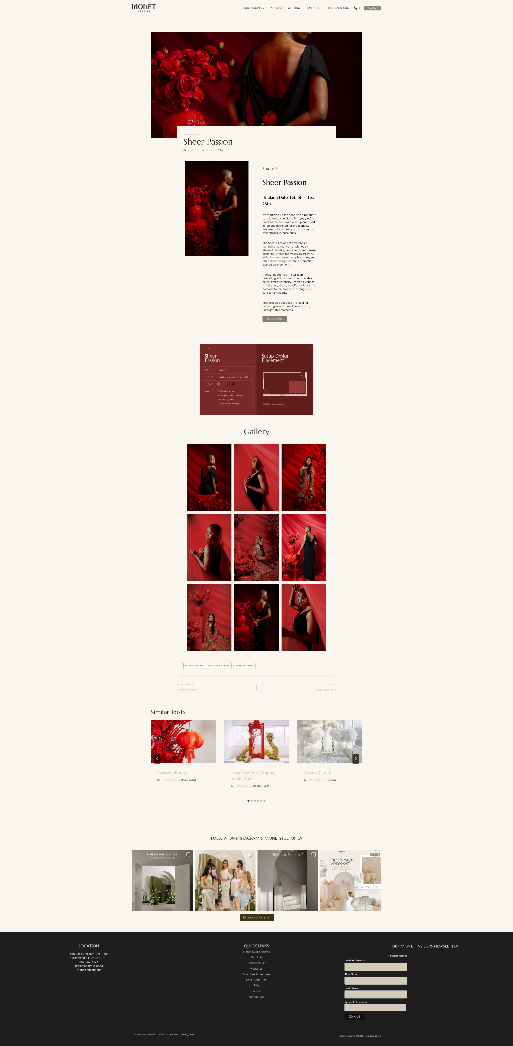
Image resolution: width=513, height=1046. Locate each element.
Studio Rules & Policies (145, 1034)
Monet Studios (194, 150)
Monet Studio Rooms (256, 952)
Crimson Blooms (194, 665)
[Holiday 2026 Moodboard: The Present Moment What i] (350, 880)
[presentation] (183, 741)
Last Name (351, 988)
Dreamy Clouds (317, 772)
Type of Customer (355, 1002)
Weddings (256, 968)
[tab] (248, 801)
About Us (256, 957)
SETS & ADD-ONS (338, 8)
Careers (256, 991)
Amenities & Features (256, 974)
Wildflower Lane (326, 687)
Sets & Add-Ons (256, 980)
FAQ (256, 985)
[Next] (355, 759)
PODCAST (276, 8)
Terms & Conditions (168, 1034)
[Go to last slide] (157, 759)
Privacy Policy (188, 1034)
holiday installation (218, 665)
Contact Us (256, 996)
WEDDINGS (294, 8)
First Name (351, 974)
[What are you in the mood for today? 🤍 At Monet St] (288, 880)
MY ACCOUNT (372, 8)
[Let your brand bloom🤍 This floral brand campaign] (225, 880)
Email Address (354, 960)
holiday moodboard (243, 665)
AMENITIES (314, 8)
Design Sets (191, 134)
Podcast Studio (256, 963)
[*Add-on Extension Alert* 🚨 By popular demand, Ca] (162, 880)
